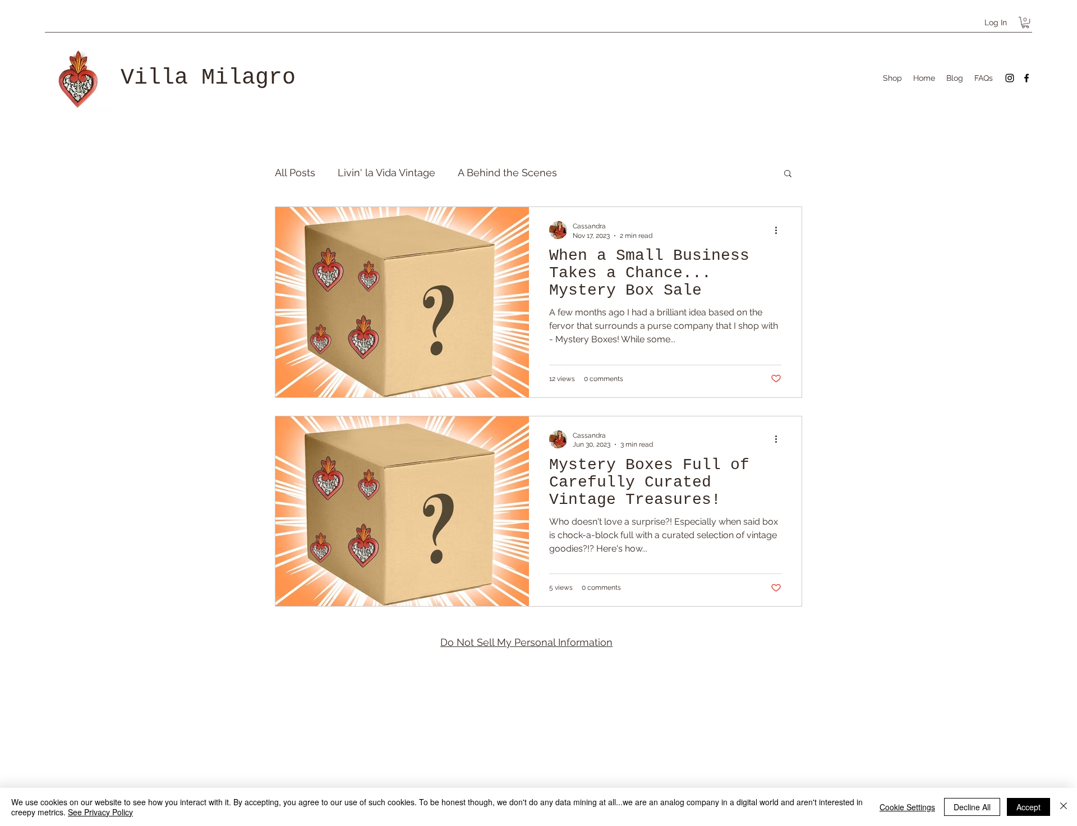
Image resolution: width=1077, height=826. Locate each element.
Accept (1028, 807)
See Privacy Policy (100, 812)
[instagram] (1009, 78)
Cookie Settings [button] (907, 807)
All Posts (295, 172)
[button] (1025, 22)
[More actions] (779, 230)
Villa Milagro (208, 77)
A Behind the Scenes (507, 172)
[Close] (1063, 807)
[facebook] (1026, 78)
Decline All (972, 807)
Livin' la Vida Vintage (386, 172)
